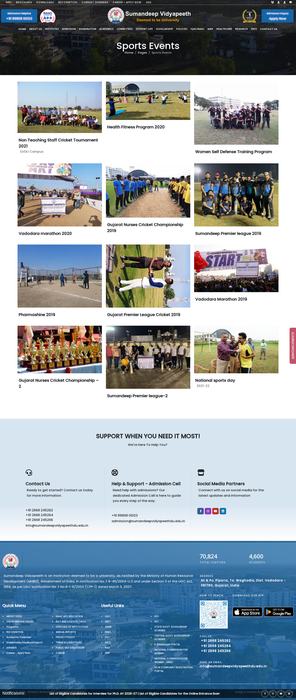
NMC (108, 632)
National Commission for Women (171, 651)
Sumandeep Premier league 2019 (228, 233)
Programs (12, 626)
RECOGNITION (14, 632)
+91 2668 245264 (39, 515)
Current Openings (95, 2)
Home (129, 53)
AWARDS (11, 647)
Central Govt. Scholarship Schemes (172, 637)
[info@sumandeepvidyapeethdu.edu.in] (291, 2)
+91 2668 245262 (39, 510)
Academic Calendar (18, 637)
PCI (107, 637)
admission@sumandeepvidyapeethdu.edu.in (148, 521)
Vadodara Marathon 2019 (221, 299)
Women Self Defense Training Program (233, 152)
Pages (142, 53)
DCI (156, 616)
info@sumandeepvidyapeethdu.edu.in (57, 525)
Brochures (24, 2)
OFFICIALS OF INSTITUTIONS (72, 626)
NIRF (8, 2)
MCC (108, 642)
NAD (107, 647)
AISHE (108, 626)
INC (156, 621)
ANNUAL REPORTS (66, 632)
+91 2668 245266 (39, 520)
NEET (108, 621)
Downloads (45, 2)
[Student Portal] (278, 2)
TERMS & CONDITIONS (69, 642)
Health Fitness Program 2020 (136, 127)
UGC (108, 616)
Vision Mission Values (20, 621)
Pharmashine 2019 (37, 314)
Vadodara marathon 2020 (45, 233)
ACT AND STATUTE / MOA (71, 621)
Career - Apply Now (127, 2)
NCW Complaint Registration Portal (173, 669)
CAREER (60, 653)
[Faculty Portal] (272, 2)
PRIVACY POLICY (65, 637)
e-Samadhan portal (167, 644)
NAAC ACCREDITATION (69, 616)
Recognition (67, 2)
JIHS (148, 2)
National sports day (215, 380)
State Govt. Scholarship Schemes (170, 628)
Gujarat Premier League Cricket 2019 (143, 314)
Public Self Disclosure (70, 647)
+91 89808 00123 (125, 515)
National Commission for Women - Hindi (171, 660)
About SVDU (14, 616)
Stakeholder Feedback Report (24, 642)
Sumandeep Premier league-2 (137, 395)
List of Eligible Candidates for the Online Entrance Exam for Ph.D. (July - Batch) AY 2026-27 (138, 694)
